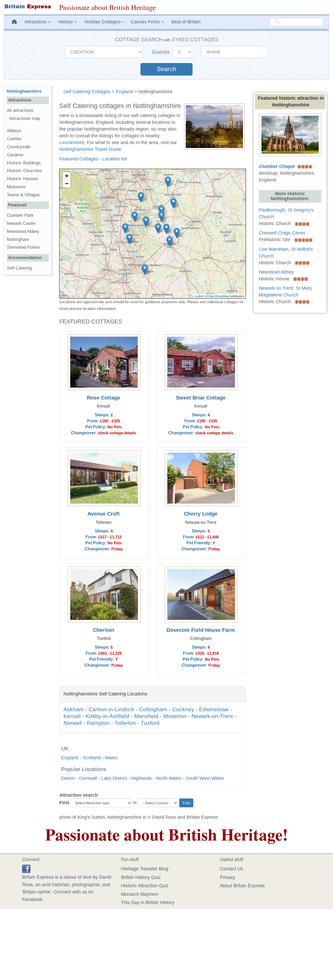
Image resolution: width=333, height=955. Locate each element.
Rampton (98, 723)
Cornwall (88, 778)
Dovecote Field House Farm (200, 630)
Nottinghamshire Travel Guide (90, 149)
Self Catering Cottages (86, 91)
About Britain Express (242, 885)
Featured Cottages (78, 158)
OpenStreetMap (218, 296)
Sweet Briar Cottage (201, 398)
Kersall (72, 716)
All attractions (20, 110)
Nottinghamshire (24, 91)
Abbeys (14, 130)
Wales (111, 757)
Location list (114, 158)
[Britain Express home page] (28, 7)
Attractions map (24, 118)
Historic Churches (24, 170)
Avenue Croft (103, 514)
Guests (161, 52)
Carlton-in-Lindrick (111, 709)
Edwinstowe (214, 709)
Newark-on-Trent (212, 716)
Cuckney (183, 709)
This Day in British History (148, 902)
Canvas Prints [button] (146, 21)
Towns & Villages (23, 194)
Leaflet (199, 296)
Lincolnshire (71, 142)
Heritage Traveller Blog (144, 868)
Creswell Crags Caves (282, 232)
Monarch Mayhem (139, 893)
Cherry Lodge (200, 514)
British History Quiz (141, 876)
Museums (16, 186)
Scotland (91, 757)
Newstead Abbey (23, 231)
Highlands (141, 778)
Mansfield (146, 716)
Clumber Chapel (277, 166)
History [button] (66, 21)
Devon (68, 778)
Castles (14, 138)
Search (166, 69)
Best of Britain (186, 21)
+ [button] (66, 176)
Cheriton (103, 630)
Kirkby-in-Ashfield (107, 716)
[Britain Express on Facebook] (26, 867)
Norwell (72, 723)
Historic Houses (22, 178)
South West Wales (205, 778)
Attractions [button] (36, 21)
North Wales (169, 778)
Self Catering (19, 268)
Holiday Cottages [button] (102, 21)
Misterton (175, 716)
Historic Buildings (24, 162)
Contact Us (231, 868)
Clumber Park (20, 215)
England (124, 91)
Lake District (114, 778)
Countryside (18, 146)
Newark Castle (21, 223)
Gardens (15, 154)
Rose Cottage (103, 398)
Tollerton (125, 723)
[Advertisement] (28, 359)
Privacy (227, 876)
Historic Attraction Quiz (145, 885)
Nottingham (18, 239)
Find (64, 802)
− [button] (66, 183)
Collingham (153, 709)
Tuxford (150, 723)
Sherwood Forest (23, 247)
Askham (73, 709)
